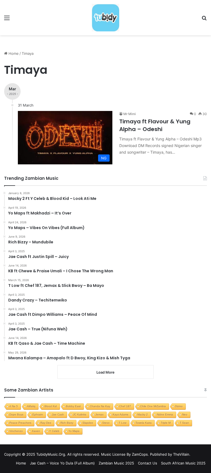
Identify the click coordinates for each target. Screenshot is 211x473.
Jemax (99, 414)
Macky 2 (142, 414)
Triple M (166, 422)
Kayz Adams (120, 414)
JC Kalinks (79, 414)
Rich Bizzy (66, 422)
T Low (122, 422)
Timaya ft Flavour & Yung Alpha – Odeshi (154, 125)
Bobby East (73, 406)
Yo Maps (73, 431)
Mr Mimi (129, 114)
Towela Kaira (143, 422)
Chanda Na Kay (100, 406)
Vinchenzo (16, 431)
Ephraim (37, 414)
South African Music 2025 (183, 463)
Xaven (36, 431)
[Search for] (204, 19)
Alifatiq (31, 406)
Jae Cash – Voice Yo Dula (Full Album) (62, 463)
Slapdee (87, 422)
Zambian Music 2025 (116, 463)
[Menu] (7, 19)
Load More (105, 372)
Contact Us (147, 463)
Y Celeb (54, 431)
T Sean (184, 422)
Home (13, 53)
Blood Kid (51, 406)
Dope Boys (16, 414)
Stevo (106, 422)
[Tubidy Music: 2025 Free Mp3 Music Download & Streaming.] (105, 17)
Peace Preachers (20, 422)
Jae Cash (58, 414)
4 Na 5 (13, 406)
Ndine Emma (165, 414)
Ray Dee (45, 422)
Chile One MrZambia (153, 406)
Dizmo (179, 406)
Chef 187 (125, 406)
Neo (184, 414)
